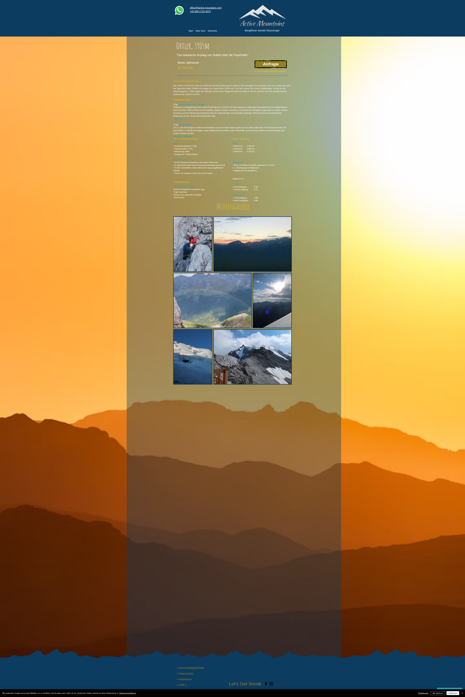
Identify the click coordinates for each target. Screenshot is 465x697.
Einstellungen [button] (423, 693)
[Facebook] (266, 683)
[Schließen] (462, 693)
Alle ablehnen (438, 693)
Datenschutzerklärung (127, 693)
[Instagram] (271, 683)
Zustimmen (453, 693)
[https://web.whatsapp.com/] (179, 10)
